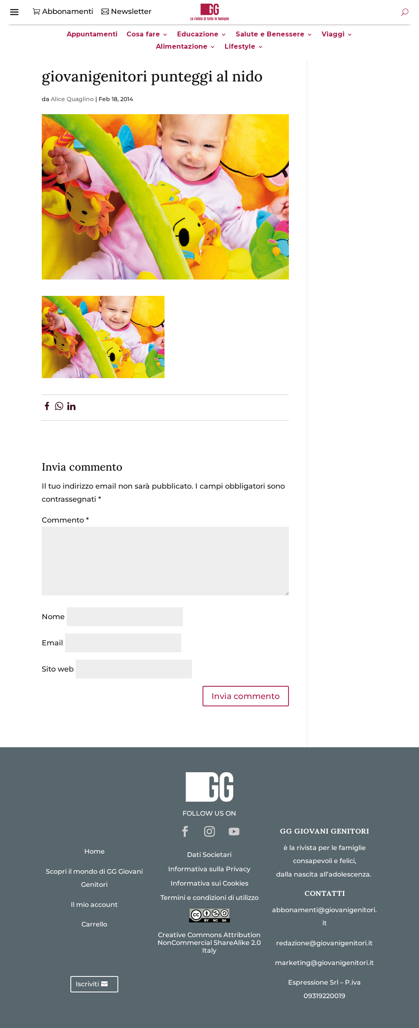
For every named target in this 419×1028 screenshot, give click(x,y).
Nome (53, 616)
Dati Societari (209, 855)
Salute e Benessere (270, 35)
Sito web (58, 669)
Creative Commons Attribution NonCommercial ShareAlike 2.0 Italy (209, 942)
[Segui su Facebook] (185, 831)
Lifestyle (240, 47)
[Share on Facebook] (47, 407)
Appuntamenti (92, 35)
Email (52, 642)
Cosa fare (143, 35)
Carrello (94, 924)
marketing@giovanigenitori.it (324, 963)
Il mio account (94, 905)
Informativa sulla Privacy (209, 869)
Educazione (198, 35)
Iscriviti (87, 984)
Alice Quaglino (72, 99)
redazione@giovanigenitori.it (324, 943)
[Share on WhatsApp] (59, 407)
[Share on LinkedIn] (71, 407)
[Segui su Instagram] (209, 831)
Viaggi (333, 35)
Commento (65, 520)
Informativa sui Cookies (209, 883)
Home (94, 851)
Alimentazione (181, 47)
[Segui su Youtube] (234, 831)
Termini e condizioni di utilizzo (209, 898)
